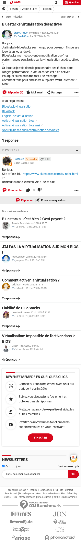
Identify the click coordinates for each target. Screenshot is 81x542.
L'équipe (33, 490)
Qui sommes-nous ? (18, 490)
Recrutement (11, 493)
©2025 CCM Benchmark (65, 497)
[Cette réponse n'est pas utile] (39, 190)
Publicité (58, 490)
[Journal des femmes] (21, 514)
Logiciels (47, 8)
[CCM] (15, 2)
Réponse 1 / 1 (10, 150)
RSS (15, 497)
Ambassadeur (31, 159)
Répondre (27, 200)
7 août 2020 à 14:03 (40, 36)
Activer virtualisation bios (18, 120)
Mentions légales (27, 497)
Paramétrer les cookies (54, 493)
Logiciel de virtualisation (17, 116)
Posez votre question (52, 200)
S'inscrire (40, 437)
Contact (69, 490)
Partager (56, 92)
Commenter (15, 190)
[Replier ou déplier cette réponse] (77, 150)
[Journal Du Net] (59, 514)
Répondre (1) (15, 92)
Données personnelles (29, 493)
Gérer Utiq (71, 493)
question (74, 2)
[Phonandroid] (59, 537)
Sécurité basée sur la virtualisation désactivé (30, 130)
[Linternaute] (21, 522)
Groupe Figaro (44, 497)
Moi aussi (37, 92)
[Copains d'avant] (21, 529)
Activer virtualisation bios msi (21, 125)
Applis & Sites (29, 8)
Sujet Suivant (68, 16)
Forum (14, 8)
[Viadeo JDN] (59, 529)
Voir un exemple (68, 466)
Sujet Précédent (14, 16)
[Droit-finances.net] (59, 521)
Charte (7, 497)
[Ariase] (21, 537)
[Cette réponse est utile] (27, 190)
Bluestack (8, 111)
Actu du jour (13, 466)
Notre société (46, 490)
